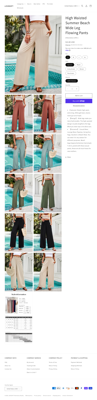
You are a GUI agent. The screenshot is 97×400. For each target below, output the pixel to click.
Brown (82, 69)
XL (85, 57)
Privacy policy (37, 395)
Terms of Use (53, 362)
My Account (30, 362)
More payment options (79, 105)
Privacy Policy (53, 369)
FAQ (6, 362)
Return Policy (53, 365)
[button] (21, 4)
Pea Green (70, 73)
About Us (7, 365)
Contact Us (8, 369)
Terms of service (47, 395)
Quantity (67, 85)
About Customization (33, 369)
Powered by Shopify (19, 395)
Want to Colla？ (32, 372)
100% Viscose (71, 81)
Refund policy (28, 395)
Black (78, 65)
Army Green (71, 69)
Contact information (68, 395)
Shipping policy (57, 395)
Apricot (69, 65)
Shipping (67, 45)
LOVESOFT (11, 395)
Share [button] (69, 157)
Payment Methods (76, 362)
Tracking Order (31, 365)
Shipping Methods (76, 365)
